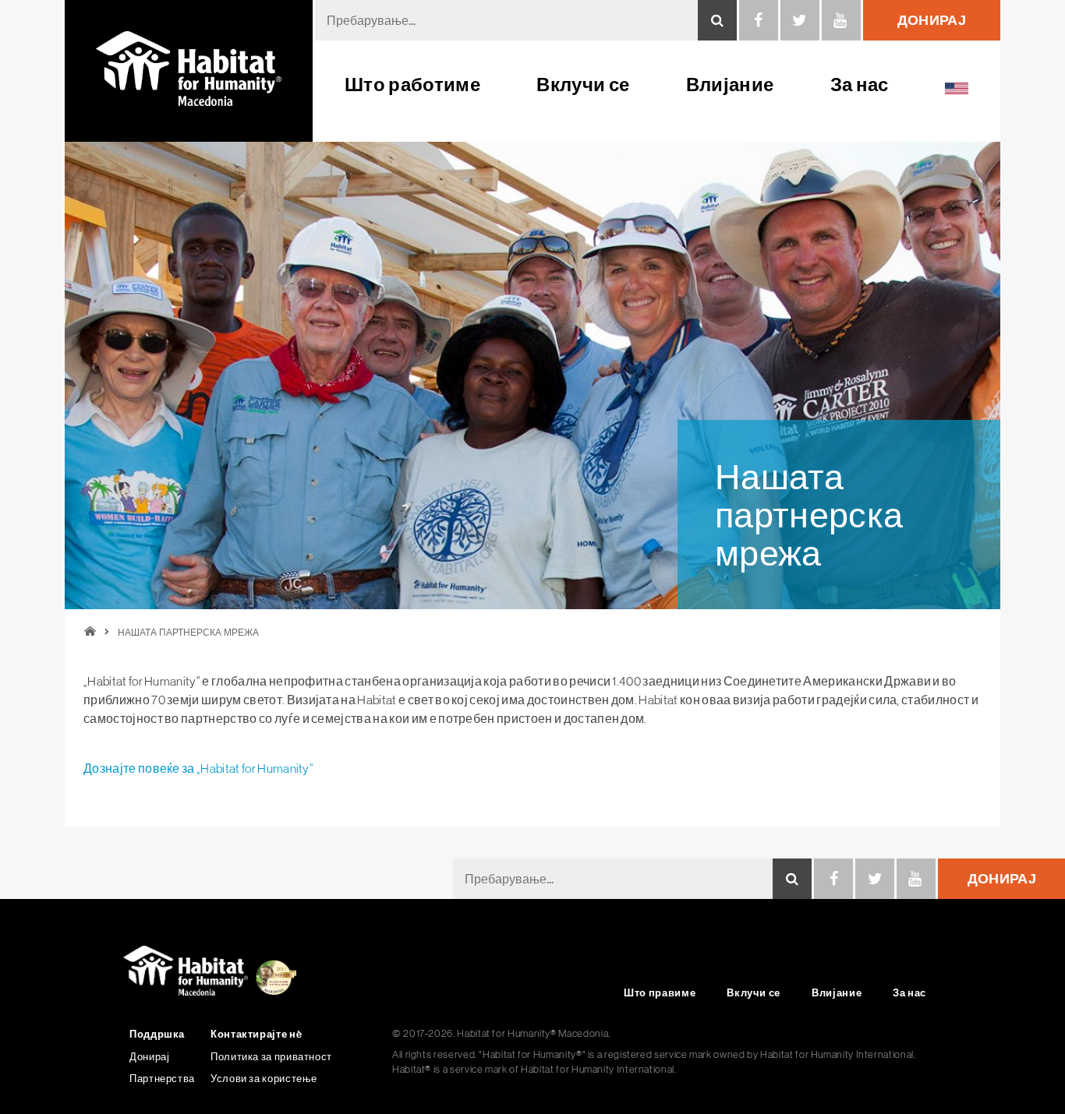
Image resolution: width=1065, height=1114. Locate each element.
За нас (859, 84)
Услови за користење (264, 1078)
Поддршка (157, 1034)
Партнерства (162, 1078)
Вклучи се (582, 84)
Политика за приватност (271, 1057)
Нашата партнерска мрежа (188, 632)
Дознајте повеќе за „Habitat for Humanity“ (198, 768)
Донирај (1002, 878)
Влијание (730, 84)
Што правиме (659, 993)
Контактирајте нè (256, 1034)
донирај (931, 20)
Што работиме (412, 84)
